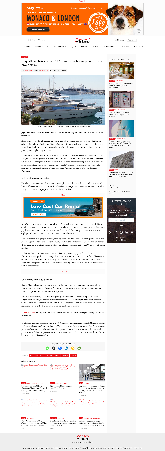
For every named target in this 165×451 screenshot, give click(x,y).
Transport (30, 418)
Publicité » (63, 195)
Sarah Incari (28, 70)
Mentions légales (49, 448)
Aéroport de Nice (61, 383)
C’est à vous (125, 46)
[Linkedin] (66, 348)
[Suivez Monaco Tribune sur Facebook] (116, 233)
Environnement (109, 46)
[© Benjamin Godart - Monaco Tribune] (121, 159)
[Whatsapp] (47, 348)
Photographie (120, 139)
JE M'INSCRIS (121, 225)
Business (84, 46)
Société (95, 46)
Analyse (112, 81)
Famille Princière (59, 46)
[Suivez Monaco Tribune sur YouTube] (132, 233)
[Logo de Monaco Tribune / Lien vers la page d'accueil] (82, 39)
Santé (116, 170)
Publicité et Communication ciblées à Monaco (110, 448)
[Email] (79, 348)
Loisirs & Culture (41, 46)
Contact (138, 448)
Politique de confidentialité (73, 448)
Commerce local (120, 110)
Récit (25, 57)
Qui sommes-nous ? (31, 448)
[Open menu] (23, 38)
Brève (24, 383)
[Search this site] (141, 40)
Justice (73, 355)
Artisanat (61, 418)
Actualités (26, 46)
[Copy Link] (72, 348)
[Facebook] (60, 348)
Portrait (53, 418)
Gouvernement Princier (34, 383)
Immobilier (119, 81)
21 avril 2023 (44, 70)
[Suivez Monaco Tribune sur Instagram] (121, 233)
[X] (53, 348)
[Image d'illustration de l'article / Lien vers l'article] (34, 373)
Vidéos (33, 40)
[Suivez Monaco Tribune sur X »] (110, 233)
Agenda (111, 139)
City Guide (138, 46)
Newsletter (120, 40)
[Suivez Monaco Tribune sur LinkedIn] (126, 233)
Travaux (87, 383)
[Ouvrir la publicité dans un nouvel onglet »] (82, 19)
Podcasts (43, 40)
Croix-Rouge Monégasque (92, 418)
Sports (73, 46)
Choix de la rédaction (50, 355)
